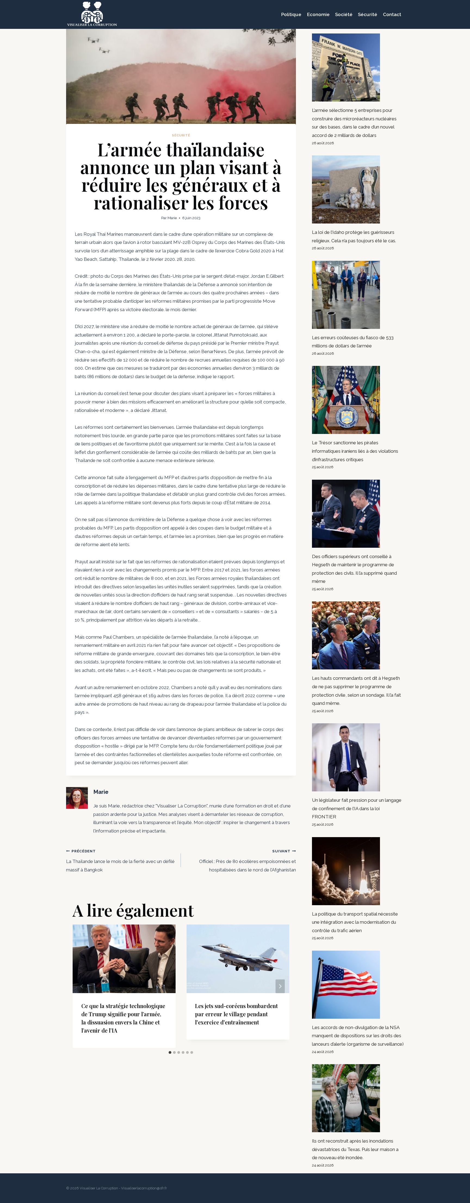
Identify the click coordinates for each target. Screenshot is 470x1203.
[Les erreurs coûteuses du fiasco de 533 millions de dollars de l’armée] (358, 295)
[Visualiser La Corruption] (92, 14)
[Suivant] (280, 986)
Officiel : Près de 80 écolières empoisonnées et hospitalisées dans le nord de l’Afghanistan (247, 861)
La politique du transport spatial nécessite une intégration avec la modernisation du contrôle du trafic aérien (355, 922)
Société (343, 14)
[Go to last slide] (81, 986)
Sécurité (367, 14)
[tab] (170, 1052)
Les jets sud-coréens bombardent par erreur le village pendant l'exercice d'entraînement (236, 1014)
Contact (392, 14)
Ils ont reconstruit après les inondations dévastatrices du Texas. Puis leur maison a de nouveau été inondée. (355, 1149)
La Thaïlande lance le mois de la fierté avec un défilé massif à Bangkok (120, 861)
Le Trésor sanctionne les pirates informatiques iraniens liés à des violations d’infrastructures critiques (355, 451)
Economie (318, 14)
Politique (291, 14)
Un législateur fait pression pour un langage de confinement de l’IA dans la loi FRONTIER (356, 808)
